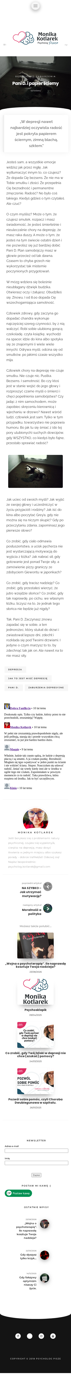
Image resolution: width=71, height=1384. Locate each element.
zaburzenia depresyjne (46, 687)
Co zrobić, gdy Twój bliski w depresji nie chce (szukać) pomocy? (35, 1054)
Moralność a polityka (31, 912)
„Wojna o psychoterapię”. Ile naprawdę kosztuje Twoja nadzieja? (35, 965)
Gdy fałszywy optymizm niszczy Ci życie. (27, 1283)
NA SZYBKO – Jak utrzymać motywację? (30, 892)
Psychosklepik (36, 1010)
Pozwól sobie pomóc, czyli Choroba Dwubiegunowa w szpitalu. (35, 1101)
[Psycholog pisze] (35, 40)
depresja (15, 669)
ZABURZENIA (46, 76)
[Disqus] (35, 747)
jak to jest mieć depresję (28, 678)
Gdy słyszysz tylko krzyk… (28, 1256)
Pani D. (13, 687)
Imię (7, 1158)
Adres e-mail (12, 1146)
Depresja (23, 76)
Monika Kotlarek (35, 832)
